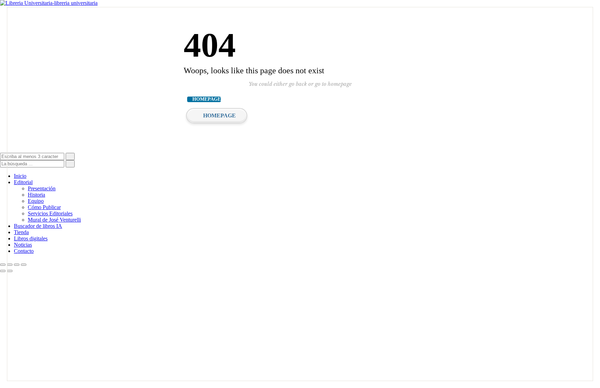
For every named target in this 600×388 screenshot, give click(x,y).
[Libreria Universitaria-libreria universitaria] (49, 3)
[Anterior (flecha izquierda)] (3, 271)
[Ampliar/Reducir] (3, 265)
